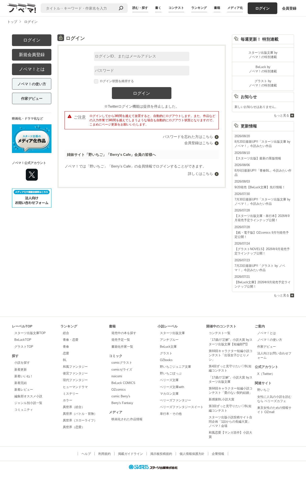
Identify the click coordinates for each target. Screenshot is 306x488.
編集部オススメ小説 (28, 396)
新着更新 (20, 369)
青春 (66, 346)
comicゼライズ (121, 369)
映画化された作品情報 (126, 419)
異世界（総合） (74, 407)
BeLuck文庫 (168, 346)
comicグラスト (121, 362)
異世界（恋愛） (74, 427)
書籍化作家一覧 (122, 346)
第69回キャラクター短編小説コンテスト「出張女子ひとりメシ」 (230, 355)
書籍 (217, 8)
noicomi (116, 376)
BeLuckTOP (22, 339)
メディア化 (235, 8)
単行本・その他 (171, 413)
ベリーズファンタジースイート (181, 407)
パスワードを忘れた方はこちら (188, 137)
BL (65, 360)
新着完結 (20, 383)
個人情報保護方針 (192, 454)
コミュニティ (23, 409)
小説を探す (22, 362)
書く (158, 8)
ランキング (199, 8)
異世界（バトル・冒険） (80, 413)
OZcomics (118, 389)
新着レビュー (23, 389)
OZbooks (166, 360)
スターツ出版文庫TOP (30, 333)
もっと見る (281, 115)
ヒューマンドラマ (75, 387)
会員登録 (289, 8)
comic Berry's (120, 396)
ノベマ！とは (32, 69)
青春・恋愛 (70, 339)
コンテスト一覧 (219, 333)
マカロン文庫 (169, 393)
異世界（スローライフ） (80, 420)
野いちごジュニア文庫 (175, 366)
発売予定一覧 (120, 339)
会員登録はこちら (198, 143)
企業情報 (218, 454)
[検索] (121, 8)
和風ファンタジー (75, 366)
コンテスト (176, 8)
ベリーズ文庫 (169, 380)
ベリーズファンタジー (175, 400)
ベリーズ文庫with (172, 387)
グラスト (166, 353)
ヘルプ (86, 454)
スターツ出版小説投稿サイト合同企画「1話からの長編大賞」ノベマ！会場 (230, 421)
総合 (66, 333)
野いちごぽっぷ (171, 373)
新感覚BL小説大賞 (221, 399)
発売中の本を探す (123, 333)
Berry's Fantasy (122, 403)
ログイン (262, 8)
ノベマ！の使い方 (31, 84)
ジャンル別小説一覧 (28, 403)
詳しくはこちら (200, 174)
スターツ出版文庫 (172, 333)
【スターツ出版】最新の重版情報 (258, 158)
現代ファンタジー (75, 380)
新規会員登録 (32, 54)
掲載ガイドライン (130, 454)
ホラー (67, 400)
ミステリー (70, 393)
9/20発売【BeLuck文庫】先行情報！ (260, 187)
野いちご (263, 390)
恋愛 (66, 353)
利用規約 (104, 454)
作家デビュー (32, 98)
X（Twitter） (266, 374)
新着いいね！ (23, 376)
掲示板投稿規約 (161, 454)
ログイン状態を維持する (117, 81)
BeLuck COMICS (123, 383)
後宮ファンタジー (75, 373)
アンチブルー (169, 339)
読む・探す (140, 8)
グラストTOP (23, 346)
